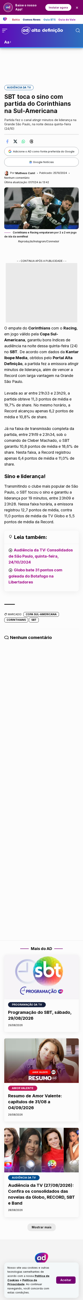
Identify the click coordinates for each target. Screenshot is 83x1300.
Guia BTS (49, 19)
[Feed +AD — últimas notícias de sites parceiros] (6, 19)
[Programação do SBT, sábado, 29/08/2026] (41, 977)
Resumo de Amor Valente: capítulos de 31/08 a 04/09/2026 (35, 1101)
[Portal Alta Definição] (41, 1258)
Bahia (16, 19)
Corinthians (16, 619)
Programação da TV (27, 1004)
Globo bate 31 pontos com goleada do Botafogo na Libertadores (35, 576)
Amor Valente (22, 1088)
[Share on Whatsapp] (23, 141)
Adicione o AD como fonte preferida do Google (43, 151)
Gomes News (32, 19)
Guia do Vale (67, 19)
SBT (33, 619)
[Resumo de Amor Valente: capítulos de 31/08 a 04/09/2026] (41, 1060)
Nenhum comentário (17, 177)
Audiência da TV (19, 87)
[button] (66, 1280)
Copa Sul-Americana (41, 614)
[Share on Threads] (31, 141)
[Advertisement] (41, 63)
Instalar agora (58, 7)
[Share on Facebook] (7, 141)
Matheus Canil (25, 173)
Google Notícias (43, 162)
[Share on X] (15, 141)
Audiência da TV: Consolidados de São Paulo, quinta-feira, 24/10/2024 (41, 556)
